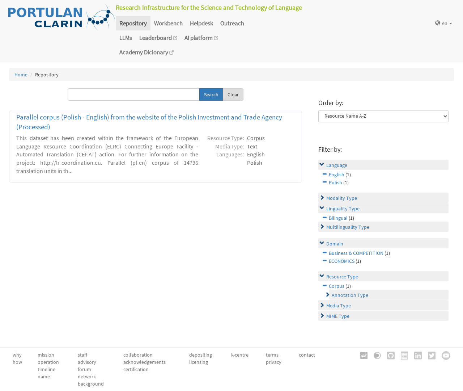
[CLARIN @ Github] (388, 355)
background (91, 384)
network (87, 376)
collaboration (138, 355)
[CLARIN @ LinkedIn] (415, 355)
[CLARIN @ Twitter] (429, 355)
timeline (46, 369)
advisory (87, 362)
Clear (233, 94)
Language (336, 165)
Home (20, 74)
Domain (334, 243)
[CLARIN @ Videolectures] (375, 355)
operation (48, 362)
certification (136, 369)
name (44, 376)
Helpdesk (201, 23)
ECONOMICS (341, 261)
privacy (273, 362)
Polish (335, 182)
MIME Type (337, 316)
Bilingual (338, 218)
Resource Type (342, 276)
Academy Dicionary (144, 52)
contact (307, 355)
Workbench (168, 23)
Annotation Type (350, 295)
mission (46, 355)
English (336, 174)
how (17, 362)
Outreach (232, 23)
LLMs (125, 38)
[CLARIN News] (402, 355)
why (17, 355)
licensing (198, 362)
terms (272, 355)
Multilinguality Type (347, 227)
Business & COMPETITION (356, 253)
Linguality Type (343, 208)
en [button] (445, 23)
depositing (200, 355)
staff (82, 355)
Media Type (338, 305)
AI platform (199, 38)
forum (84, 369)
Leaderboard (156, 38)
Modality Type (341, 198)
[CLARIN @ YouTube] (443, 355)
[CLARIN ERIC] (361, 355)
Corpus (336, 286)
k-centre (240, 355)
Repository (133, 23)
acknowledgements (144, 362)
